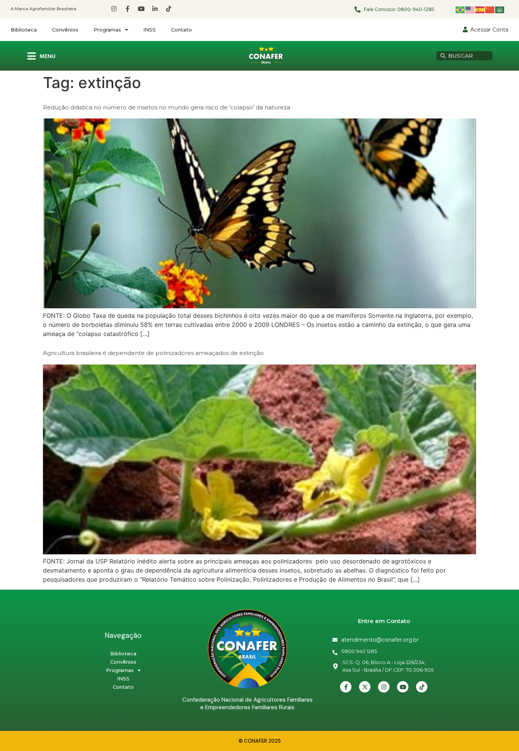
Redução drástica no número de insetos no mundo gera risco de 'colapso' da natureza (166, 107)
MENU (47, 56)
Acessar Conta (489, 29)
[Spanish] (480, 9)
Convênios (65, 30)
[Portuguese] (460, 9)
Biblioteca (24, 30)
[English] (470, 9)
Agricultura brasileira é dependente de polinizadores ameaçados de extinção (153, 353)
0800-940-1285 (415, 9)
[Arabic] (500, 9)
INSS (149, 30)
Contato (181, 30)
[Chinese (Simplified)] (490, 9)
